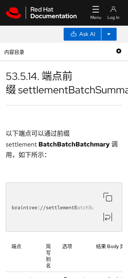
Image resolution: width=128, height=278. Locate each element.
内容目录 (14, 51)
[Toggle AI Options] (109, 34)
